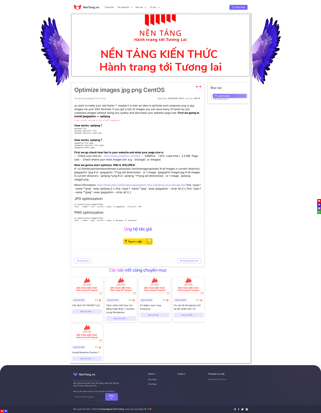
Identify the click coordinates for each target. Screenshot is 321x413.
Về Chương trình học (189, 260)
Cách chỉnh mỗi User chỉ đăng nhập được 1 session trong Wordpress (120, 309)
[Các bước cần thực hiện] (6, 411)
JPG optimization (221, 96)
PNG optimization (220, 99)
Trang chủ (109, 7)
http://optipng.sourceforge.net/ (166, 185)
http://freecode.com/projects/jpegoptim (121, 185)
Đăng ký (111, 396)
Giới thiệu (152, 379)
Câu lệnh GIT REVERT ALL (86, 305)
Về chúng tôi (123, 7)
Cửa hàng (152, 384)
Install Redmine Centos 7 (85, 352)
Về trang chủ (83, 260)
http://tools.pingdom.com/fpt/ (122, 155)
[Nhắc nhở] (2, 411)
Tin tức (153, 7)
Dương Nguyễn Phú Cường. (112, 409)
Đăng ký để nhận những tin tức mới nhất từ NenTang (93, 391)
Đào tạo (139, 7)
